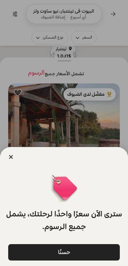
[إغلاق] (11, 157)
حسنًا (64, 252)
